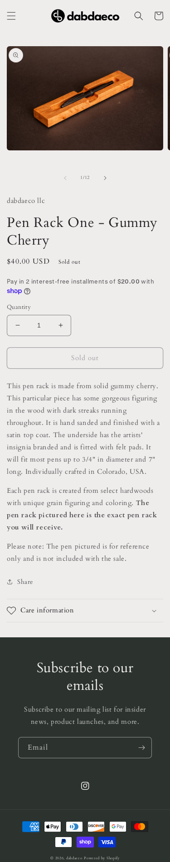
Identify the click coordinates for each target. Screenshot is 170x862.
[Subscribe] (141, 747)
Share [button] (25, 582)
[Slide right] (105, 178)
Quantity (19, 307)
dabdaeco (74, 858)
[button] (11, 16)
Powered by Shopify (102, 858)
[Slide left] (65, 178)
